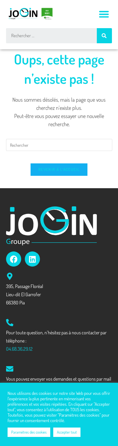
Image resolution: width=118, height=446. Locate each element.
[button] (104, 14)
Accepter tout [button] (67, 432)
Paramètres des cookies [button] (29, 432)
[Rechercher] (104, 35)
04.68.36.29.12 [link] (19, 349)
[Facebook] (13, 259)
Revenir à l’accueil (59, 169)
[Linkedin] (32, 259)
